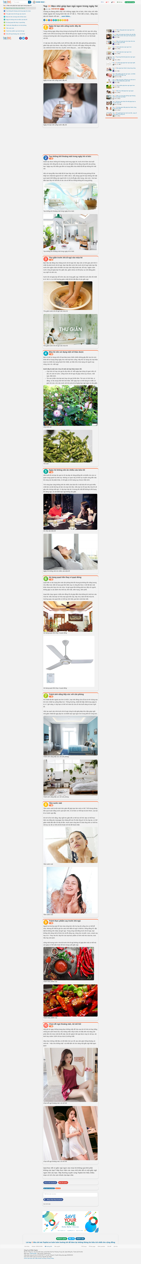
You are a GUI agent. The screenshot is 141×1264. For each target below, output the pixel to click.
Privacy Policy (50, 1258)
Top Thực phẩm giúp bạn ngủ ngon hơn (124, 85)
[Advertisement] (70, 140)
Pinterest (26, 38)
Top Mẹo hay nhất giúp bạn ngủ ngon (123, 90)
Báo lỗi (62, 9)
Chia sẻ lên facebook (50, 1182)
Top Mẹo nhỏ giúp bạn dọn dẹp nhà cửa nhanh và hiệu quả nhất (124, 42)
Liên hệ (115, 1246)
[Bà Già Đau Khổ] (44, 9)
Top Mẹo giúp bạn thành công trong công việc (124, 68)
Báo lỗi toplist (63, 1182)
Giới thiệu (26, 1246)
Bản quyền (57, 1246)
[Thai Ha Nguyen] (113, 98)
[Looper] (113, 48)
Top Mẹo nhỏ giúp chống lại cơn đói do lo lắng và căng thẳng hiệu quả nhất (124, 80)
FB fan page (92, 1246)
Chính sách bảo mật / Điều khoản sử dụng (35, 1258)
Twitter (23, 38)
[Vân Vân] (113, 64)
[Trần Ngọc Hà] (113, 92)
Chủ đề (109, 1246)
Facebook (20, 38)
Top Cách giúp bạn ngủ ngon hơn (122, 47)
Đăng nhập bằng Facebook (54, 1199)
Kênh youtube (101, 1246)
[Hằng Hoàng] (113, 116)
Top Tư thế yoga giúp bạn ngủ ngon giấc (124, 62)
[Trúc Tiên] (113, 110)
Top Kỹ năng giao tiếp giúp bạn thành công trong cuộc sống (124, 108)
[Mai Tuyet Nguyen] (113, 76)
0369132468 (33, 1253)
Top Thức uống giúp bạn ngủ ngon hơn (123, 30)
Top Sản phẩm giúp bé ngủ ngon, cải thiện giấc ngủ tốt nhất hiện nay (124, 74)
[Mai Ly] (113, 31)
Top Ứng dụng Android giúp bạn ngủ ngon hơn (124, 57)
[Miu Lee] (113, 53)
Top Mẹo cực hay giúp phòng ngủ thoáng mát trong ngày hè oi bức (124, 96)
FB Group (83, 1246)
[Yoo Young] (113, 87)
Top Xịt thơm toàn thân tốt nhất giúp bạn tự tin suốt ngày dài (124, 102)
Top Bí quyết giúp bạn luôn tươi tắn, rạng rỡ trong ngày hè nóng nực (125, 113)
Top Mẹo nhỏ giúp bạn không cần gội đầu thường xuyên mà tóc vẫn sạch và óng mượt (124, 35)
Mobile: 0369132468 (37, 1246)
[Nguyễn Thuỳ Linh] (113, 59)
